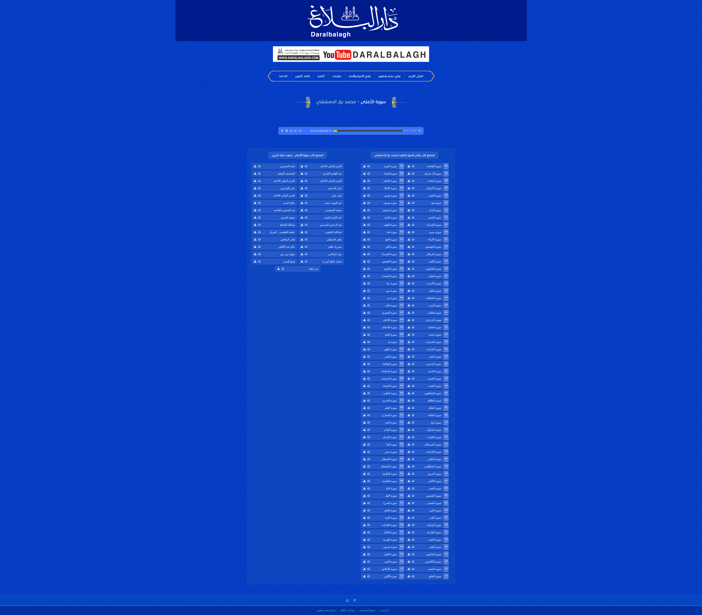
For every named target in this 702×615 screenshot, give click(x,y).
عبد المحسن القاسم (284, 210)
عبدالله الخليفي (333, 232)
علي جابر (337, 195)
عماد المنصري (287, 166)
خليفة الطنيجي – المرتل (282, 232)
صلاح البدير (289, 203)
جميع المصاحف (367, 610)
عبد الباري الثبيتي (333, 217)
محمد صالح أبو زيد (332, 261)
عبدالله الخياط (287, 224)
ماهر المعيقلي (334, 239)
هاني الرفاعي (288, 239)
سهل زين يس (287, 254)
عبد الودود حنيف (333, 203)
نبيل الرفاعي (335, 254)
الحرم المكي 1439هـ (331, 181)
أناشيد (320, 76)
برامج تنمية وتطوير (389, 76)
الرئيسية (384, 610)
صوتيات (336, 76)
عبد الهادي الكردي (332, 173)
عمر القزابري (288, 188)
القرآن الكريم (415, 76)
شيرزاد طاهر (335, 246)
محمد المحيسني (333, 210)
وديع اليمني (289, 261)
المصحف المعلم (286, 173)
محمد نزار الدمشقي (336, 102)
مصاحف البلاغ (348, 610)
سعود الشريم (288, 217)
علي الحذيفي (335, 188)
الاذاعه (283, 76)
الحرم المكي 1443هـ (331, 166)
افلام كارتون (302, 76)
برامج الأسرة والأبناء (360, 76)
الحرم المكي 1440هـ (284, 195)
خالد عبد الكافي (286, 246)
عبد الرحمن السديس (331, 224)
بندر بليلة (313, 268)
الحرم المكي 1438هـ (284, 181)
